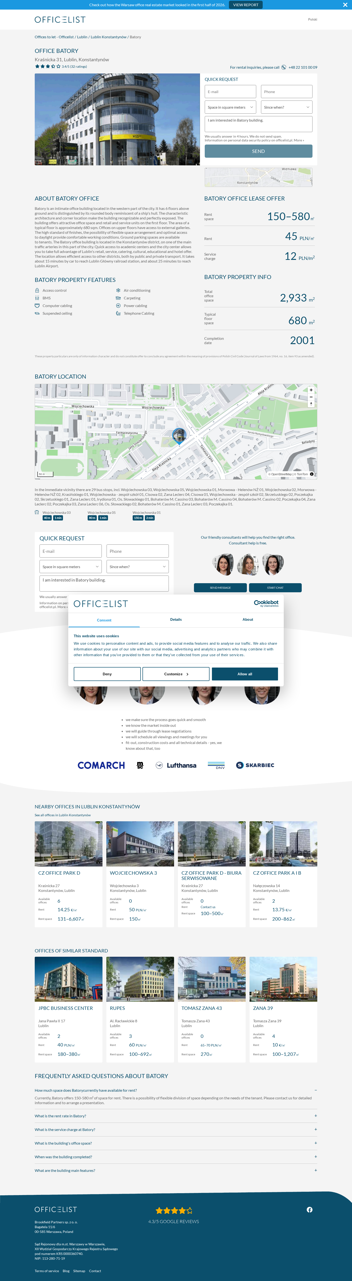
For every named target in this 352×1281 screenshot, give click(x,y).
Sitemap (79, 1271)
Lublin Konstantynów (108, 36)
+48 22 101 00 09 (303, 67)
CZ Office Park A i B (277, 873)
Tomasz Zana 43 (202, 1008)
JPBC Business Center (65, 1008)
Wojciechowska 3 (133, 873)
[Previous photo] (41, 121)
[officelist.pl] (56, 1209)
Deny (107, 674)
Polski (312, 19)
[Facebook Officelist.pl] (309, 1210)
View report (245, 4)
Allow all (245, 674)
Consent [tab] (104, 620)
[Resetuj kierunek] (311, 403)
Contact (95, 1271)
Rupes (117, 1008)
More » (299, 140)
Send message (220, 587)
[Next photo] (193, 121)
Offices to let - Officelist (54, 36)
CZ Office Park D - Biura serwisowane (212, 875)
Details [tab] (176, 619)
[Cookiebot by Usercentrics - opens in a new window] (257, 603)
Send (258, 151)
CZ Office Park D (59, 873)
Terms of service (47, 1271)
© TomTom (301, 474)
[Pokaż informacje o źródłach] (312, 474)
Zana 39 (263, 1008)
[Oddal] (311, 396)
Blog (66, 1271)
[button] (176, 432)
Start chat (275, 587)
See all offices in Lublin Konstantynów (63, 815)
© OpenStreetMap (280, 474)
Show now (68, 918)
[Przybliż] (311, 389)
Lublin (82, 36)
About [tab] (248, 619)
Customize (173, 674)
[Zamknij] (345, 5)
